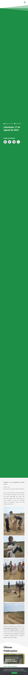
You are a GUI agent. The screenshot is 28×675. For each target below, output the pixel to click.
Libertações (18, 123)
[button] (5, 142)
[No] (25, 671)
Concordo (14, 672)
